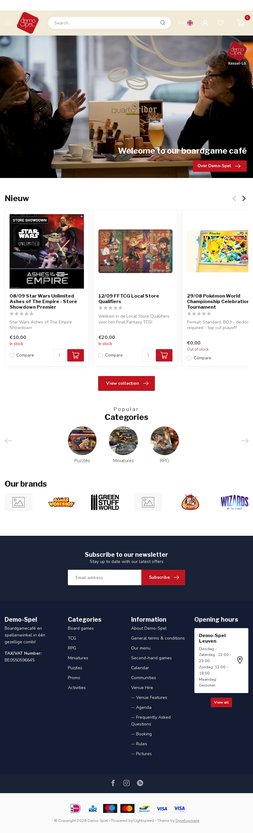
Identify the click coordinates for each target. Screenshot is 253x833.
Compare (25, 355)
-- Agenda (141, 707)
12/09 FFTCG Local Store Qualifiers (128, 298)
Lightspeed (144, 820)
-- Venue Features (149, 697)
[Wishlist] (221, 23)
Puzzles (75, 668)
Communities (143, 678)
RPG (72, 648)
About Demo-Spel (149, 628)
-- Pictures (141, 754)
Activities (77, 688)
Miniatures (78, 658)
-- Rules (139, 744)
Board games (81, 628)
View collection (122, 383)
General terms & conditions (158, 638)
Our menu (141, 648)
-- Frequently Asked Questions (151, 720)
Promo (74, 678)
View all (221, 702)
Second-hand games (151, 658)
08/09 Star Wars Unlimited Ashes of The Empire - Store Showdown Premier (43, 301)
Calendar (140, 668)
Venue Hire (142, 688)
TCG (72, 638)
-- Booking (141, 734)
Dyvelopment (187, 820)
